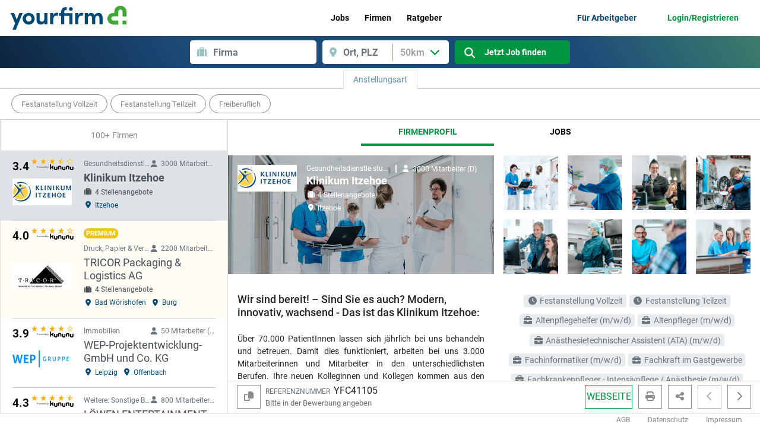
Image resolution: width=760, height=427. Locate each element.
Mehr (727, 104)
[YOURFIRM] (68, 18)
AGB (623, 420)
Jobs (560, 131)
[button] (709, 397)
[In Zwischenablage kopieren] (249, 397)
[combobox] (264, 52)
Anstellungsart (380, 79)
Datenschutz (668, 420)
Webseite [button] (609, 396)
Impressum (724, 420)
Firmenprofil (427, 131)
